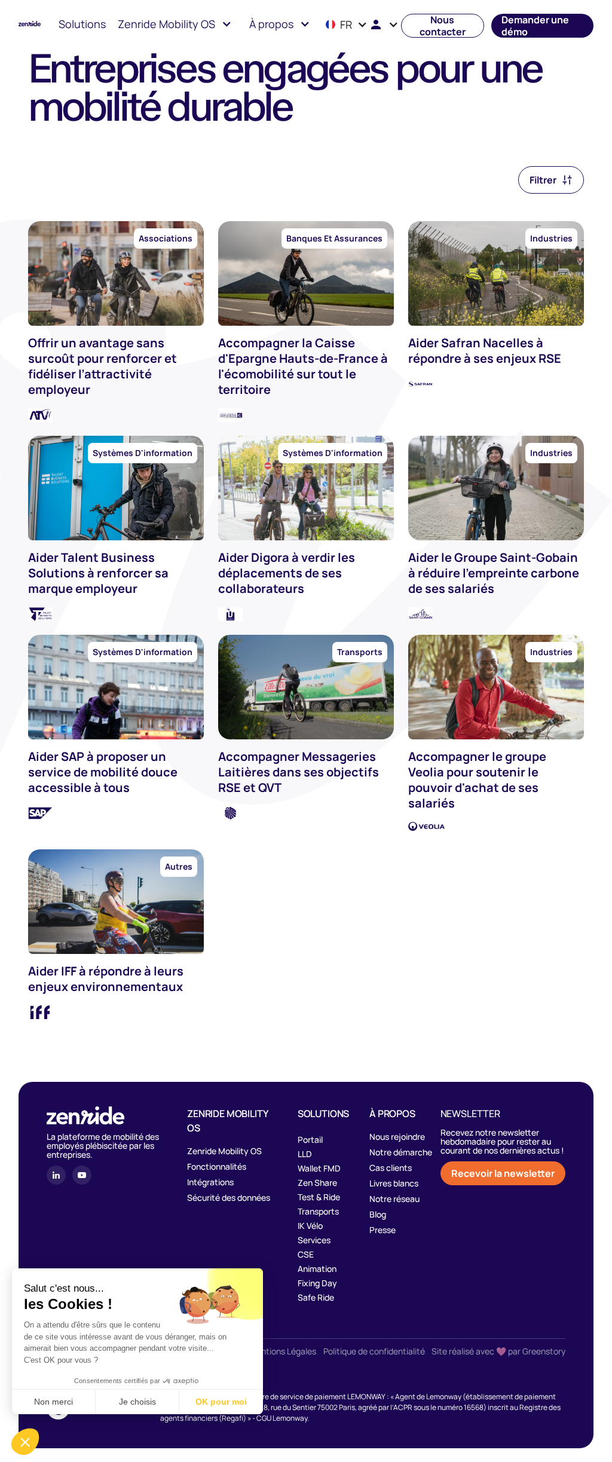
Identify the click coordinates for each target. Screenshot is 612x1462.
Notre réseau (394, 1199)
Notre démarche (400, 1152)
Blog (377, 1214)
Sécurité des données (228, 1197)
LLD (305, 1154)
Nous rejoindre (397, 1136)
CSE (306, 1254)
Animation (317, 1268)
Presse (382, 1230)
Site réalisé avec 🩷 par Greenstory (498, 1351)
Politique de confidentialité (374, 1351)
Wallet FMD (319, 1168)
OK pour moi (221, 1401)
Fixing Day (317, 1283)
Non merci (53, 1401)
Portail (310, 1139)
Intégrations (210, 1182)
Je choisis (137, 1401)
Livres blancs (393, 1183)
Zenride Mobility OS (224, 1151)
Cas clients (390, 1168)
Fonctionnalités (216, 1166)
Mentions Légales (282, 1351)
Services (314, 1240)
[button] (175, 25)
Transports (318, 1211)
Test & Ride (319, 1197)
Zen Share (317, 1182)
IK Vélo (310, 1225)
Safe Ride (316, 1297)
